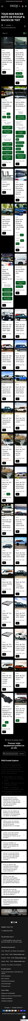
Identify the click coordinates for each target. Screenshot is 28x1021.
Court (8, 494)
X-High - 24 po (19, 76)
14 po (22, 235)
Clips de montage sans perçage (7, 140)
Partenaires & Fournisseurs (8, 981)
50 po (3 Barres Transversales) (7, 294)
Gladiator (18, 149)
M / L (7, 722)
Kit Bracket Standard (20, 112)
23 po (4, 117)
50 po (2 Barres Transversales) (7, 290)
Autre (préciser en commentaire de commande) (21, 156)
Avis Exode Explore (6, 983)
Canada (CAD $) (17, 1007)
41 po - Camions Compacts (7, 123)
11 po (17, 235)
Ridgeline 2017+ (19, 152)
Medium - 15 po (19, 70)
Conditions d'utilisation (7, 1001)
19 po (8, 114)
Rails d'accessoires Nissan (7, 153)
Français (8, 1007)
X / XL (4, 725)
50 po (22, 240)
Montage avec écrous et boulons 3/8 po (7, 157)
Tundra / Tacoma (20, 142)
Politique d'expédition (6, 998)
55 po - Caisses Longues (7, 132)
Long (4, 494)
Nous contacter (5, 978)
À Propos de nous (5, 986)
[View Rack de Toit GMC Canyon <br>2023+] (7, 635)
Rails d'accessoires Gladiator (7, 148)
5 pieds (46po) (19, 279)
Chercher (21, 753)
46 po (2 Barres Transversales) (7, 285)
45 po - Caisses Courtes (7, 127)
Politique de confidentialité (8, 993)
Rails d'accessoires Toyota (7, 144)
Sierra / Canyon (19, 136)
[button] (8, 1007)
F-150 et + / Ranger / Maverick (20, 128)
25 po (8, 117)
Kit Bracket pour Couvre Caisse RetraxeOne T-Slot (21, 117)
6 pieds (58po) (19, 286)
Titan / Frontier (19, 145)
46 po (17, 240)
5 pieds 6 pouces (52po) (20, 283)
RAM (17, 139)
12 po (4, 114)
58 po (17, 243)
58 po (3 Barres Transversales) (7, 298)
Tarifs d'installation (6, 976)
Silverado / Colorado (20, 132)
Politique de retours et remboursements (11, 995)
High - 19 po (19, 73)
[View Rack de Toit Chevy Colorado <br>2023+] (7, 603)
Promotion (10, 434)
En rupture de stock (21, 693)
